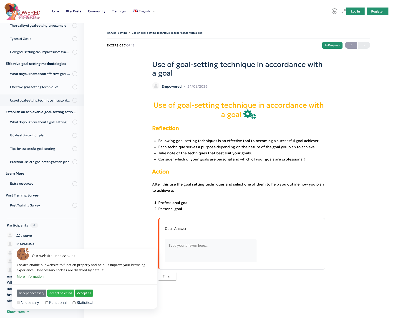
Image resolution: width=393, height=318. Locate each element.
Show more (16, 311)
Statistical (84, 302)
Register (377, 11)
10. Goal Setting (117, 32)
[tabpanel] (238, 191)
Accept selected (60, 293)
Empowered (172, 86)
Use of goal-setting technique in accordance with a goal (167, 32)
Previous (351, 45)
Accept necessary (31, 293)
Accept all (84, 293)
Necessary (30, 302)
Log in (355, 11)
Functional (58, 302)
